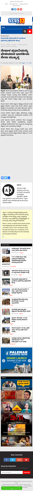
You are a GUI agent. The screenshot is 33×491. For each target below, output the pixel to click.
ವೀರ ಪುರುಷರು (13, 266)
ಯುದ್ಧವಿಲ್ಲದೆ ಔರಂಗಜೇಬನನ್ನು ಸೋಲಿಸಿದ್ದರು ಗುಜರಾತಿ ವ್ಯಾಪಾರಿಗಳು (20, 301)
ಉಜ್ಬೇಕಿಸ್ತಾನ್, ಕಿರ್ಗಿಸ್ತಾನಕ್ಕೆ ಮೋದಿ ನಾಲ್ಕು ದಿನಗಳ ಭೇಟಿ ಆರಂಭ (21, 249)
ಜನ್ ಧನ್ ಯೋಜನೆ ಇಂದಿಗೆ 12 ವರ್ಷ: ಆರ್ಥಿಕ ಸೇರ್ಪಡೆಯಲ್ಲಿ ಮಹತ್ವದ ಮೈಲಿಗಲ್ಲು (20, 291)
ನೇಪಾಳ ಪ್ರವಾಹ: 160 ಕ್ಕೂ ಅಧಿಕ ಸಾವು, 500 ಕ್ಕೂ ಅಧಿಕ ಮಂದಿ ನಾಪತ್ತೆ (20, 330)
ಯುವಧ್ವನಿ (11, 305)
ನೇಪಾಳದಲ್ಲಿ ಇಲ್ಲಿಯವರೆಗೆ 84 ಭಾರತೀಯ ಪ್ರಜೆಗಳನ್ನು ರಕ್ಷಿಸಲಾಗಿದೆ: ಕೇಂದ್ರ (21, 281)
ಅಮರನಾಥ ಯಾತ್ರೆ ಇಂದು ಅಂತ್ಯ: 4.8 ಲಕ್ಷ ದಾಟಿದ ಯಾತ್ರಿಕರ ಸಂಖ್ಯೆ (21, 272)
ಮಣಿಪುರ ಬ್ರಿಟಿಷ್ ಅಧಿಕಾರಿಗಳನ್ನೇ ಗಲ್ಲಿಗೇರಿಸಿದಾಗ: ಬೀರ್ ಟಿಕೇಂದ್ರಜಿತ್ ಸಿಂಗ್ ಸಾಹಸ (21, 340)
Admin (30, 63)
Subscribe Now (16, 6)
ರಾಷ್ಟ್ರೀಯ (23, 63)
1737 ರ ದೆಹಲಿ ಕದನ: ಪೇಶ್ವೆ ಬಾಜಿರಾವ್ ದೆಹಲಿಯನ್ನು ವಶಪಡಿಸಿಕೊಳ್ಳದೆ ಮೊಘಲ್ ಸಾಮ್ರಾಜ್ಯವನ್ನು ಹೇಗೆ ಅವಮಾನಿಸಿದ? (14, 260)
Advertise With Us (24, 4)
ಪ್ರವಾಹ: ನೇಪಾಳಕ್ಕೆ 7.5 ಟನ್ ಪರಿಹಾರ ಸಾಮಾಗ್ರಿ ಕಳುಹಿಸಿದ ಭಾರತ (19, 320)
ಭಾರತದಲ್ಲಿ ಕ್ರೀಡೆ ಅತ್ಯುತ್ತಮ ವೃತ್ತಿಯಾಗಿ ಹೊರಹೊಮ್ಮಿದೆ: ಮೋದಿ (21, 310)
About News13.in (14, 4)
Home (6, 4)
